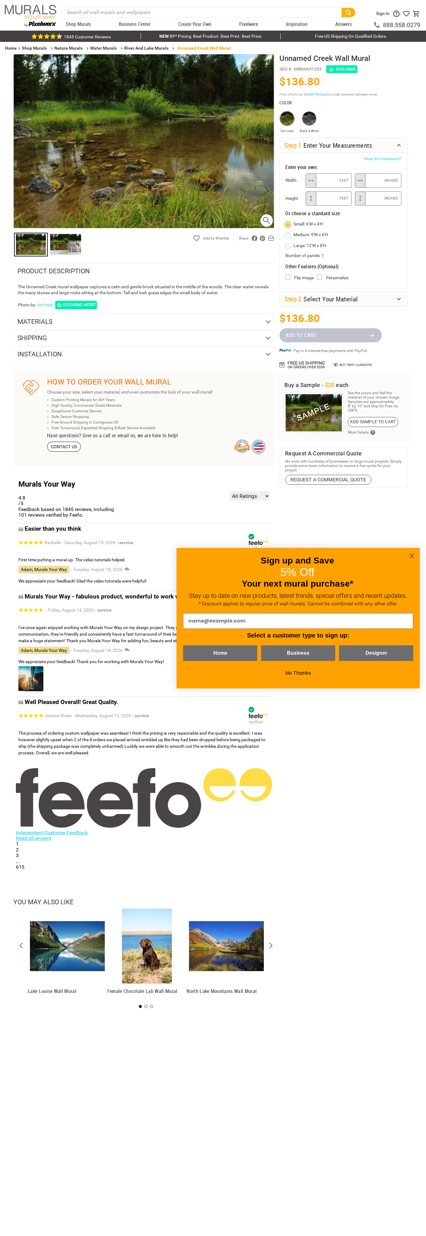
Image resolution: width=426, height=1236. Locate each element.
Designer (376, 653)
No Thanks (298, 673)
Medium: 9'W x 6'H (310, 234)
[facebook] (254, 238)
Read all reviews (33, 838)
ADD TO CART (301, 335)
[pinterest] (262, 238)
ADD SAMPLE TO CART (373, 421)
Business (298, 653)
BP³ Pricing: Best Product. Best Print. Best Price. (210, 36)
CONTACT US (64, 446)
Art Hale (45, 304)
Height (291, 198)
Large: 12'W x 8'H (309, 245)
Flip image (304, 277)
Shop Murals (34, 48)
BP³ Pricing (317, 94)
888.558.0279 (401, 25)
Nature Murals (68, 48)
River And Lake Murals (146, 48)
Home (220, 653)
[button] (21, 945)
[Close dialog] (411, 555)
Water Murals (103, 48)
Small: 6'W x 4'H (308, 223)
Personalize (337, 277)
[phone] (378, 25)
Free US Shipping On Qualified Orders (350, 36)
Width (291, 180)
